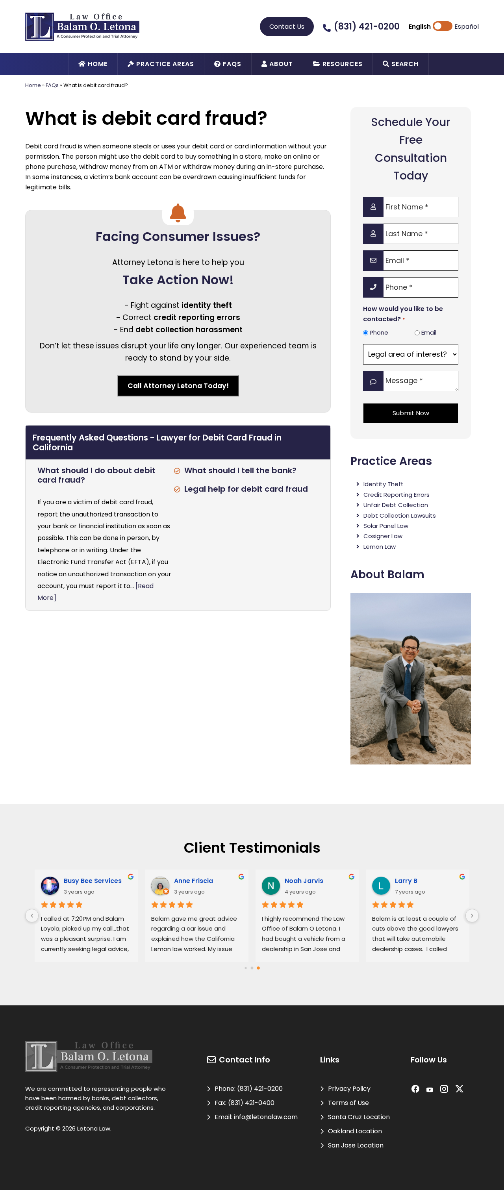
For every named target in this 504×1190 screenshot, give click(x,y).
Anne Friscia (193, 880)
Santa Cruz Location (359, 1117)
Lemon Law (379, 546)
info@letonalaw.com (266, 1117)
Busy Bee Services (93, 880)
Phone (379, 332)
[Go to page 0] (245, 968)
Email (428, 332)
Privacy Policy (349, 1088)
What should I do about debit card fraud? (96, 475)
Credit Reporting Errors (396, 494)
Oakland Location (355, 1131)
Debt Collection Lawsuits (399, 515)
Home (33, 85)
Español (466, 26)
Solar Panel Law (385, 526)
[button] (359, 678)
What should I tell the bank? (240, 470)
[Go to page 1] (252, 967)
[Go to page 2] (258, 968)
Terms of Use (348, 1102)
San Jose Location (356, 1145)
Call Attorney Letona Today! (178, 385)
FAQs (52, 85)
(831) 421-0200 (367, 26)
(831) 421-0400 (251, 1102)
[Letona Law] (82, 26)
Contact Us (286, 26)
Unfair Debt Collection (395, 505)
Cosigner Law (382, 536)
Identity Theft (383, 484)
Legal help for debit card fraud (246, 488)
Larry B (406, 880)
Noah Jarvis (304, 880)
